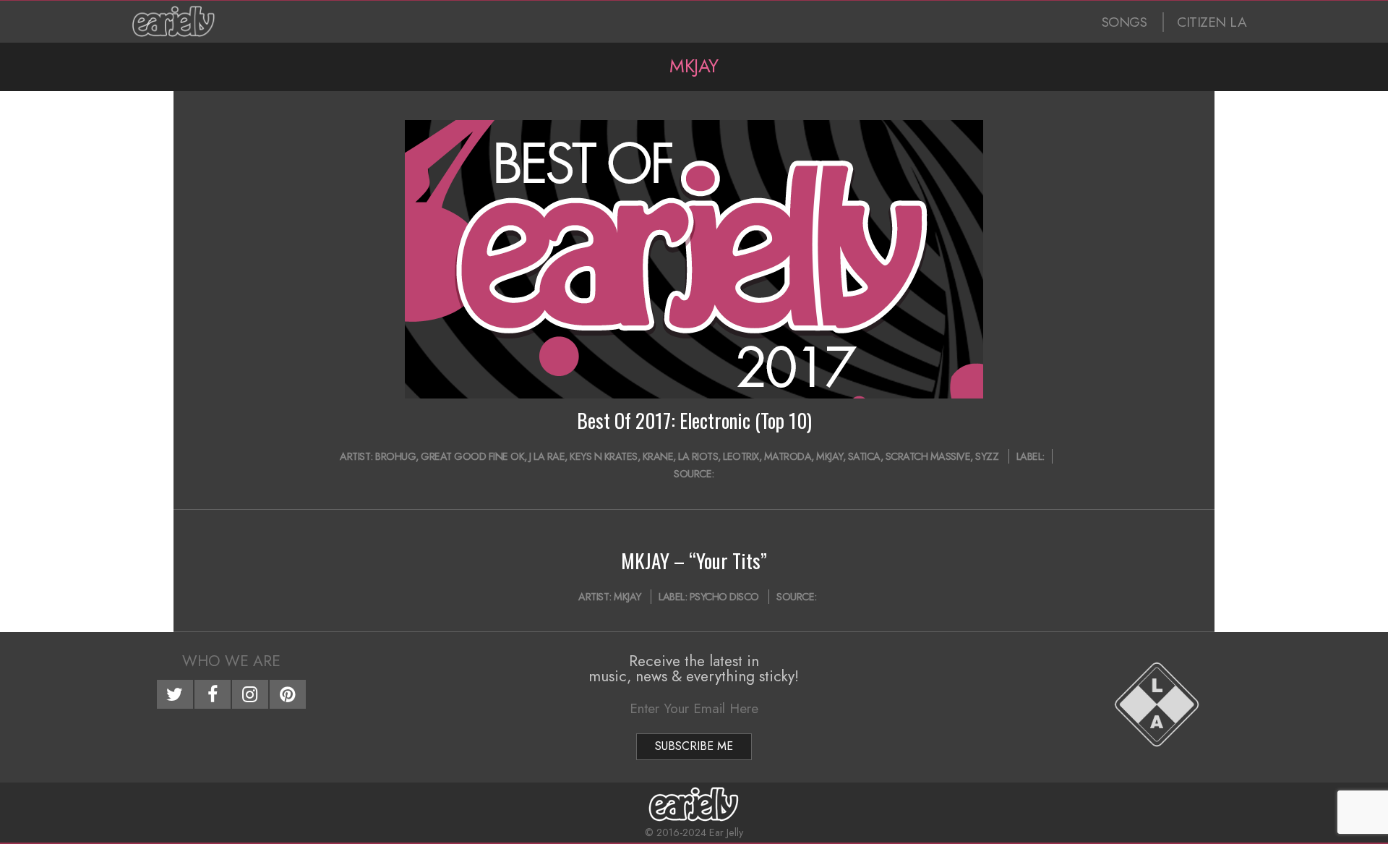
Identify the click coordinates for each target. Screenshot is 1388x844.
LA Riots (698, 456)
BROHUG (395, 456)
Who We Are (231, 661)
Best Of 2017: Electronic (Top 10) (694, 420)
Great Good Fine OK (472, 456)
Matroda (788, 456)
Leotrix (741, 456)
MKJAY (829, 456)
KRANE (658, 456)
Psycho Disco (724, 596)
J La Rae (547, 456)
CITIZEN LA (1211, 22)
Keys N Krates (604, 456)
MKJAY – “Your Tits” (694, 560)
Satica (864, 456)
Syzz (986, 456)
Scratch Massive (928, 456)
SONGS (1124, 22)
